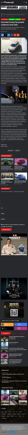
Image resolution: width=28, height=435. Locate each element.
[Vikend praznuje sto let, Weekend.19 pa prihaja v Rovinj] (23, 397)
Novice (7, 16)
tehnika (12, 416)
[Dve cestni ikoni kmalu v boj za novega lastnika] (23, 402)
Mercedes (9, 413)
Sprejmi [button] (12, 432)
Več (8, 432)
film (13, 411)
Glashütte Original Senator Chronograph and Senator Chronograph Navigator (15, 361)
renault (23, 413)
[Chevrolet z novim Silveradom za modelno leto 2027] (7, 176)
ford (16, 411)
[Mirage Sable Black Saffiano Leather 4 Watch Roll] (14, 402)
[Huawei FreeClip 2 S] (4, 344)
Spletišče (3, 219)
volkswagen (4, 418)
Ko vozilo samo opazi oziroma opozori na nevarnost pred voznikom (7, 168)
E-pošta (3, 213)
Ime (2, 207)
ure (23, 416)
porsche (18, 413)
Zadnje (14, 333)
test (16, 416)
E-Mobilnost (11, 19)
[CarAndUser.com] (8, 2)
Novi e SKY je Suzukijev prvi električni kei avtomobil (21, 181)
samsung (3, 416)
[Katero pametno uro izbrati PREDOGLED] (23, 392)
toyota (20, 416)
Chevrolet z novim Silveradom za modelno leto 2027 (6, 182)
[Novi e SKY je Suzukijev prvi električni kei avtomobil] (21, 176)
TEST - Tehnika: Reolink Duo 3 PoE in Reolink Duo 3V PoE (15, 14)
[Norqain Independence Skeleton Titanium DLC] (4, 338)
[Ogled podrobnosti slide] (14, 7)
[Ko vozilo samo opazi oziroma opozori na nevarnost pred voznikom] (7, 161)
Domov (3, 16)
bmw (6, 411)
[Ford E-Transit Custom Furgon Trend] (14, 397)
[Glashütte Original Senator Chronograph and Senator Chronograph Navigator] (4, 361)
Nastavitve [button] (4, 432)
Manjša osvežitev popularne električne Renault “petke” (19, 168)
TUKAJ (2, 141)
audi (2, 411)
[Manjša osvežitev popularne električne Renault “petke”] (21, 161)
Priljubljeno (5, 333)
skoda (8, 416)
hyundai (11, 150)
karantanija (4, 413)
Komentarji (22, 333)
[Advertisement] (14, 266)
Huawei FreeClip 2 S (13, 342)
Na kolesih (18, 19)
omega (14, 413)
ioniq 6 (18, 150)
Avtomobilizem (12, 16)
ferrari (10, 411)
